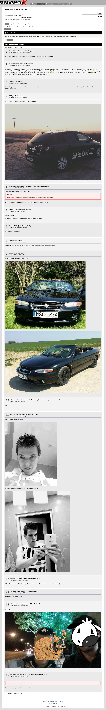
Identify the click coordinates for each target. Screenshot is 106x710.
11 (19, 47)
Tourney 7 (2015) (14, 226)
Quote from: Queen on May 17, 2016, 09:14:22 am (18, 191)
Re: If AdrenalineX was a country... (27, 591)
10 (17, 47)
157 (22, 47)
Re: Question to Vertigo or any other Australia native (32, 674)
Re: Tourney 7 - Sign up (26, 226)
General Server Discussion (17, 51)
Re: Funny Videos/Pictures (23, 210)
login (18, 13)
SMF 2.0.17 (46, 701)
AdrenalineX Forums (15, 9)
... (20, 47)
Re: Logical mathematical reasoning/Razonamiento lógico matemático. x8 (38, 400)
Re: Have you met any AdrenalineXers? (28, 578)
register (23, 13)
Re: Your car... (19, 81)
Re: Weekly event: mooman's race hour (37, 186)
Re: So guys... (30, 51)
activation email (17, 15)
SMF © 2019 (53, 701)
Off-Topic (11, 81)
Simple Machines (60, 701)
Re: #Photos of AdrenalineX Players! (27, 414)
